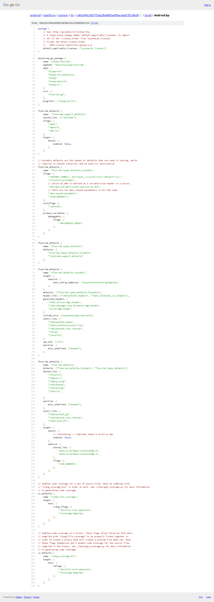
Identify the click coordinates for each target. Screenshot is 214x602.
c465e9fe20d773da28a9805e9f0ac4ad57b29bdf (107, 15)
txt (201, 597)
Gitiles (19, 597)
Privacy (27, 597)
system (63, 15)
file (94, 23)
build (148, 15)
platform (49, 15)
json (208, 597)
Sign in (207, 4)
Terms (36, 597)
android (35, 15)
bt (72, 15)
